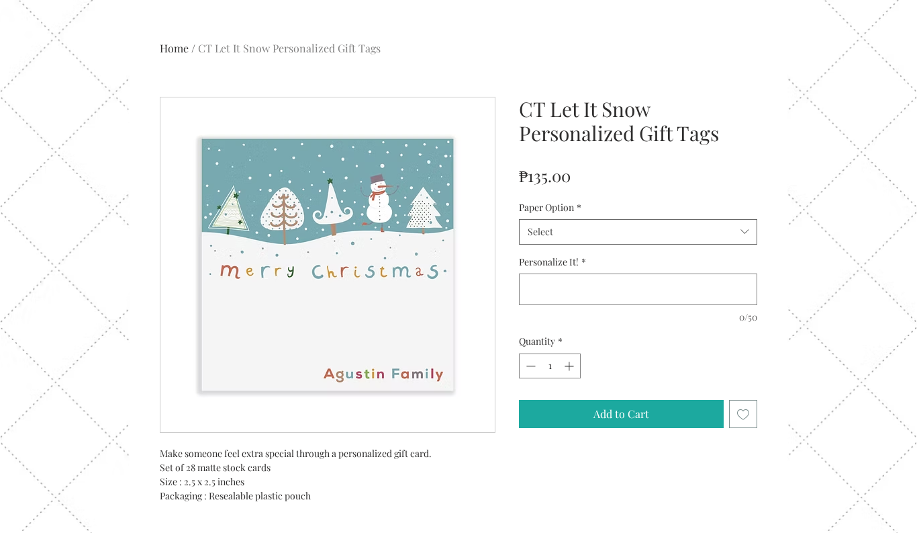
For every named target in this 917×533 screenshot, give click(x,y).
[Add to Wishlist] (743, 414)
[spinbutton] (550, 366)
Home (174, 48)
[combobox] (638, 232)
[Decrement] (529, 366)
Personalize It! (552, 261)
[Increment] (570, 366)
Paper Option (550, 207)
